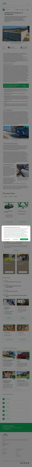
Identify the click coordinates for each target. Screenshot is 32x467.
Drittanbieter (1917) (18, 232)
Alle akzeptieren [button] (24, 239)
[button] (7, 239)
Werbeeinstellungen (14, 236)
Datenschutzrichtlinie (23, 237)
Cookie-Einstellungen (14, 237)
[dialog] (16, 233)
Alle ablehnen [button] (15, 239)
